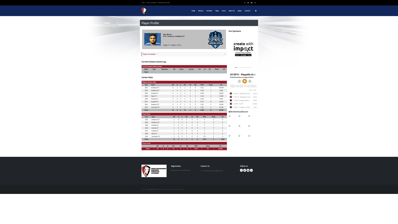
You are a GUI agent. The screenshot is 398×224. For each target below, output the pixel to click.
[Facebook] (244, 2)
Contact (248, 11)
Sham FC (154, 133)
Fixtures (209, 11)
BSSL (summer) (151, 3)
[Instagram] (255, 2)
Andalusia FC (155, 87)
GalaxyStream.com (154, 189)
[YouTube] (251, 2)
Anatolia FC (154, 93)
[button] (236, 67)
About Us (232, 11)
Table (217, 11)
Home (193, 11)
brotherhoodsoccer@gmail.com (213, 171)
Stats (224, 11)
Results (200, 11)
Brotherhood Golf (163, 3)
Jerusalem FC (155, 107)
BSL (143, 3)
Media (240, 11)
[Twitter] (248, 2)
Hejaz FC (154, 96)
